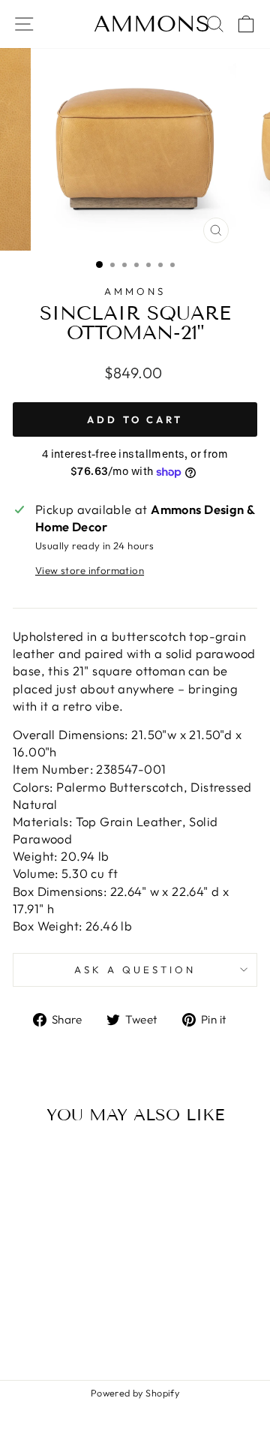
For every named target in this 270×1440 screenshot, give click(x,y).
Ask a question (135, 970)
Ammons (152, 24)
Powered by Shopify (135, 1393)
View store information (89, 570)
